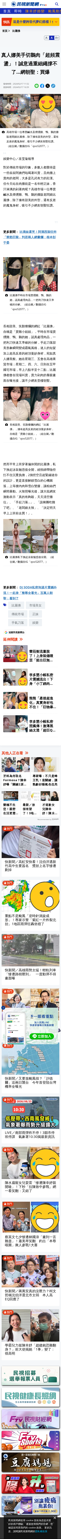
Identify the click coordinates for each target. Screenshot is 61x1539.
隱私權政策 (41, 1531)
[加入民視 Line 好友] (30, 1026)
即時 (18, 11)
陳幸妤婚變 (35, 11)
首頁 (7, 11)
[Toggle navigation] (4, 4)
